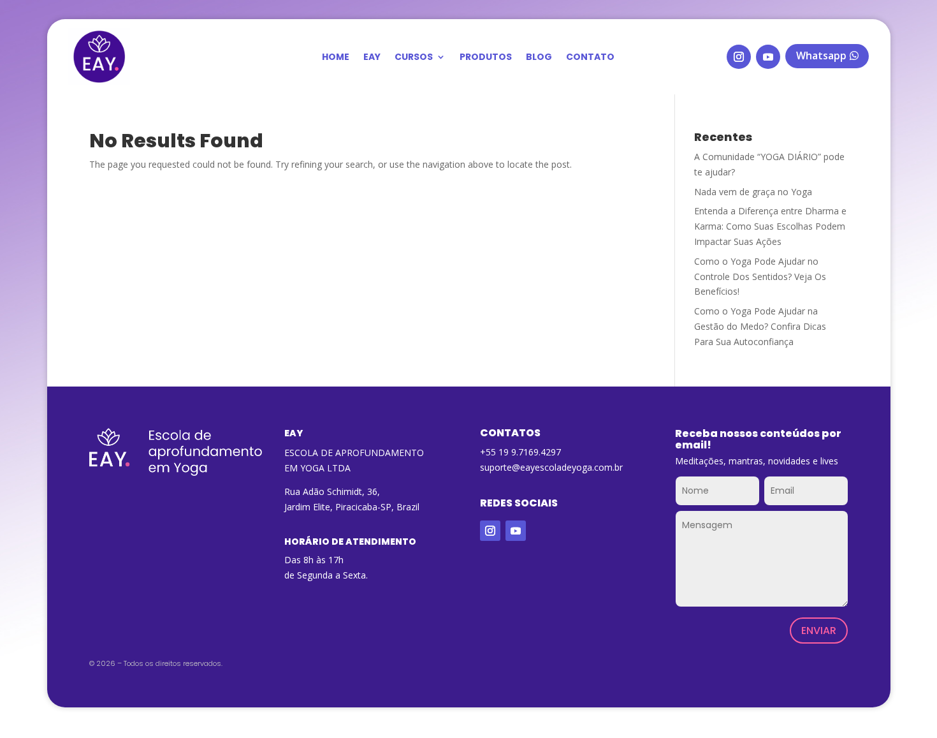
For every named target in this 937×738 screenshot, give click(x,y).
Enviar (818, 630)
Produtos (486, 57)
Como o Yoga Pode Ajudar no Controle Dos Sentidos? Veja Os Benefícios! (760, 276)
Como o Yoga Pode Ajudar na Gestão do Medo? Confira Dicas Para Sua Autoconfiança (760, 326)
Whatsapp (821, 55)
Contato (590, 57)
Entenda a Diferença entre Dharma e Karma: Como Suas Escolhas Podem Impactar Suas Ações (770, 226)
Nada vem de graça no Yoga (753, 192)
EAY (372, 57)
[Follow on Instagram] (739, 57)
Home (335, 57)
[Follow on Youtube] (768, 57)
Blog (539, 57)
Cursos (414, 57)
